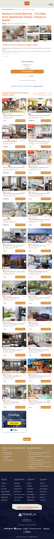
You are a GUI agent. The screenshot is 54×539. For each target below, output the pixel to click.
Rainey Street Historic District (11, 196)
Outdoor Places (24, 536)
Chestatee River (18, 489)
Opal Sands (30, 491)
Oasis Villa (3, 489)
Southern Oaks (43, 491)
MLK (33, 300)
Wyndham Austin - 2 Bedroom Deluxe (11, 402)
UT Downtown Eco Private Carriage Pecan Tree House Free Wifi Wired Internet (39, 463)
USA (16, 9)
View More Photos (8, 40)
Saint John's (42, 483)
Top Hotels (43, 479)
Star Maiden (30, 489)
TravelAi (29, 520)
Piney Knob (17, 483)
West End (33, 326)
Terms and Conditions (31, 524)
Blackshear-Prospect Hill (36, 196)
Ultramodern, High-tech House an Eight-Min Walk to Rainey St (40, 457)
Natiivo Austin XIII (7, 219)
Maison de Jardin (5, 491)
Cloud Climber (30, 494)
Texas (19, 9)
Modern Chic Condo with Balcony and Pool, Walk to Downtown (40, 467)
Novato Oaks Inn (44, 488)
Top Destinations (19, 479)
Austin (23, 9)
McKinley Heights (30, 9)
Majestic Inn (42, 497)
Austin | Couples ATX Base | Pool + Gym (37, 245)
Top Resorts (30, 479)
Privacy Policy (21, 524)
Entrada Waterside (5, 494)
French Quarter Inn (44, 486)
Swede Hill (34, 222)
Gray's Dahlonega (18, 497)
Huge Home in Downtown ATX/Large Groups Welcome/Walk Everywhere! (39, 453)
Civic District (34, 248)
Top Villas (4, 479)
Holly (33, 170)
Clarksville (8, 144)
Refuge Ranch (17, 486)
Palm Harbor (4, 500)
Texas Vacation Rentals (7, 457)
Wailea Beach (4, 497)
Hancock (33, 144)
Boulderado (43, 494)
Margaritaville (30, 500)
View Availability (20, 120)
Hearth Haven (17, 491)
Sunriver (29, 483)
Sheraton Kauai (31, 497)
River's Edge (17, 500)
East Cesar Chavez (35, 118)
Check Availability (27, 71)
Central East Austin (9, 118)
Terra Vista (4, 483)
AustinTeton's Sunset (19, 494)
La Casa (3, 486)
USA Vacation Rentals (9, 460)
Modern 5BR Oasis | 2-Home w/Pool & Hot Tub (13, 245)
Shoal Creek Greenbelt (34, 323)
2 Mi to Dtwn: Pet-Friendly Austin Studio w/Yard (39, 193)
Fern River (29, 486)
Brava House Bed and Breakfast (10, 141)
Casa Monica (43, 500)
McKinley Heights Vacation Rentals (8, 453)
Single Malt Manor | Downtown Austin (11, 297)
